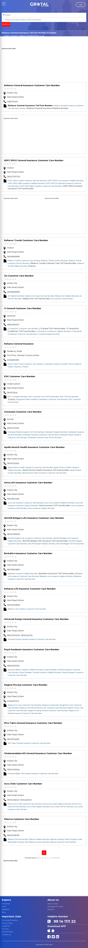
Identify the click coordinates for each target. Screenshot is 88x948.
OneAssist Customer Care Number (23, 412)
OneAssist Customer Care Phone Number (45, 437)
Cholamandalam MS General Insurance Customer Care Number (38, 753)
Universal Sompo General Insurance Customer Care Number (36, 619)
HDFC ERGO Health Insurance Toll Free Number (27, 181)
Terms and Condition (10, 920)
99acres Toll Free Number (18, 839)
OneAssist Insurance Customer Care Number (40, 435)
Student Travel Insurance (71, 364)
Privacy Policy (7, 923)
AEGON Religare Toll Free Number (70, 544)
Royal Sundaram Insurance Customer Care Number (31, 649)
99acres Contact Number (39, 842)
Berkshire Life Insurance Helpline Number (56, 576)
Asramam (11, 316)
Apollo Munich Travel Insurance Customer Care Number (44, 473)
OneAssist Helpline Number (56, 432)
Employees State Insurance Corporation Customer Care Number (42, 399)
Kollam (7, 36)
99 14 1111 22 (64, 921)
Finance (25, 367)
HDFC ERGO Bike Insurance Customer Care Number (40, 186)
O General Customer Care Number (22, 308)
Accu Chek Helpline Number (38, 807)
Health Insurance (14, 367)
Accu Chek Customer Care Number (23, 783)
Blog (4, 912)
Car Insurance (38, 364)
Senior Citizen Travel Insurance (20, 364)
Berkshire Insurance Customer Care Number (28, 553)
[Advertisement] (44, 66)
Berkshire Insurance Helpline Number (23, 574)
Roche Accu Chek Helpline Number (57, 804)
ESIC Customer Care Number (19, 376)
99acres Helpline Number (39, 839)
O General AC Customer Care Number (23, 329)
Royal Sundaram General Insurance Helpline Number (40, 672)
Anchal (10, 419)
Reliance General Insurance (19, 344)
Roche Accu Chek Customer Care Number (25, 804)
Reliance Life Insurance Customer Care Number (30, 589)
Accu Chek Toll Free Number (62, 807)
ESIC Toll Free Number (69, 397)
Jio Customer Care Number (19, 276)
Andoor (10, 168)
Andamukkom (13, 384)
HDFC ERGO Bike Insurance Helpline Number (26, 183)
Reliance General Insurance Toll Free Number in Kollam (29, 37)
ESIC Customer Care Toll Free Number (43, 397)
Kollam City (12, 93)
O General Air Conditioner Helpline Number (53, 331)
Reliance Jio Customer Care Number (39, 296)
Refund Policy (7, 932)
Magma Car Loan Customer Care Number (24, 705)
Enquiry (14, 36)
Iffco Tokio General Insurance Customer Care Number (33, 723)
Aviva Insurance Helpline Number (41, 508)
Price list (5, 929)
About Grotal (52, 904)
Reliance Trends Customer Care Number (26, 240)
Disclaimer (6, 926)
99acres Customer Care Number (21, 819)
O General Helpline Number (49, 334)
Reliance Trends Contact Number (54, 261)
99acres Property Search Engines (63, 839)
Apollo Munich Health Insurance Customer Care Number (34, 447)
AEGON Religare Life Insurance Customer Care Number (34, 518)
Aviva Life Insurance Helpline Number (59, 503)
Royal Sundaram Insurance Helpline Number (25, 670)
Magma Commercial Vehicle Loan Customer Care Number (42, 708)
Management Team (55, 907)
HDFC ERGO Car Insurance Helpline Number (65, 181)
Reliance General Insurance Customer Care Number (32, 85)
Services (50, 909)
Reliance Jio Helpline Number (67, 296)
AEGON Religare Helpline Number (41, 544)
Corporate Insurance (52, 364)
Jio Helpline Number (16, 296)
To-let (4, 907)
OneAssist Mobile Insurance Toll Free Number (26, 432)
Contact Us (6, 935)
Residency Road (14, 351)
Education (6, 904)
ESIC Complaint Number (18, 397)
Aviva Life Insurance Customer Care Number (28, 482)
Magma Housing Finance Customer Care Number (48, 711)
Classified (5, 909)
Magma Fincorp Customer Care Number (25, 685)
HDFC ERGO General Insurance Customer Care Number (33, 160)
